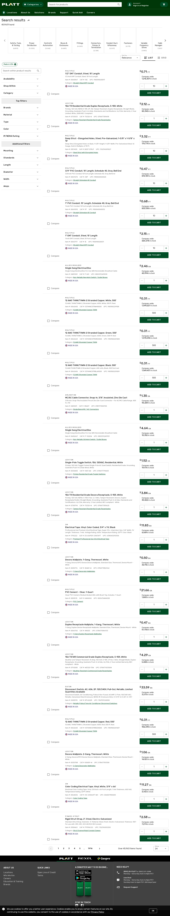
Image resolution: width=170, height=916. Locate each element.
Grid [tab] (164, 57)
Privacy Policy (97, 912)
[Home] (11, 4)
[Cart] (164, 4)
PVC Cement (78, 601)
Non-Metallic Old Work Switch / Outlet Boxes (90, 439)
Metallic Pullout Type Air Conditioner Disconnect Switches (95, 703)
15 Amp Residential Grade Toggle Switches (89, 474)
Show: (157, 846)
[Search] (118, 4)
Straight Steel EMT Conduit (83, 83)
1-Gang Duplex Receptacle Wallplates (87, 634)
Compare (55, 94)
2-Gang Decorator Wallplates (84, 766)
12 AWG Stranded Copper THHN (85, 310)
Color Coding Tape (80, 798)
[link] (18, 872)
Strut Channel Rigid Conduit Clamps (87, 830)
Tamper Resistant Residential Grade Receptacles (92, 120)
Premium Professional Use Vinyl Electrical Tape (91, 539)
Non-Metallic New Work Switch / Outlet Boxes (90, 277)
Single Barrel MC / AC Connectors (86, 409)
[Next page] (99, 848)
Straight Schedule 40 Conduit (84, 180)
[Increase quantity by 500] (166, 313)
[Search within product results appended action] (38, 70)
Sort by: (124, 55)
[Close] (15, 64)
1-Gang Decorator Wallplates (84, 571)
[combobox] (85, 4)
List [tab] (150, 57)
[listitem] (142, 4)
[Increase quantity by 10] (166, 86)
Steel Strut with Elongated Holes (85, 152)
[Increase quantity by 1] (166, 118)
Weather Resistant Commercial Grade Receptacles (92, 671)
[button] (33, 4)
